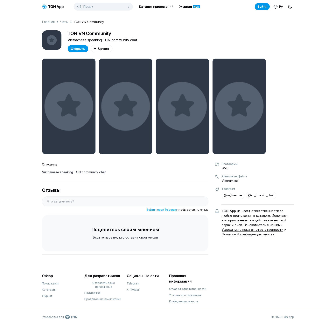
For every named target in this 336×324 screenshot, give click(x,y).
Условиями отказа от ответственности (252, 230)
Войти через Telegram (162, 209)
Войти (262, 6)
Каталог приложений (156, 7)
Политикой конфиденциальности (248, 234)
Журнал (189, 7)
